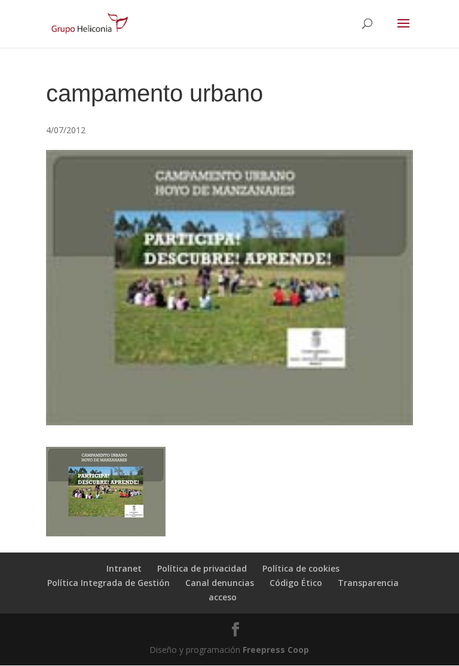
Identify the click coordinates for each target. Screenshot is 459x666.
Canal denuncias (219, 582)
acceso (223, 597)
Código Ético (296, 582)
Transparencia (368, 582)
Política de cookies (300, 568)
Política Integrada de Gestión (108, 582)
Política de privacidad (202, 568)
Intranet (124, 568)
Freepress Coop (276, 649)
